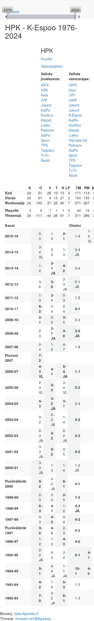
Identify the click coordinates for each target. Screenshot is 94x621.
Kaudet (46, 58)
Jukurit (74, 110)
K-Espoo (75, 115)
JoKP (73, 100)
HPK (44, 90)
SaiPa (45, 135)
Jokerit (46, 105)
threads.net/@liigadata (33, 618)
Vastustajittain (52, 66)
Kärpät (46, 120)
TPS (44, 145)
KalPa (45, 110)
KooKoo (47, 115)
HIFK (45, 84)
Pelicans (47, 130)
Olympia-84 (78, 140)
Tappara (47, 150)
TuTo (45, 155)
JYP (44, 100)
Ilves (44, 95)
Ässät (45, 160)
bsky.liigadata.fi (26, 613)
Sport (45, 140)
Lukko (45, 125)
